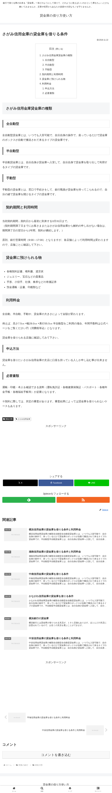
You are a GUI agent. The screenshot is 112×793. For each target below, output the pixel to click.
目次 (51, 48)
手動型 (48, 69)
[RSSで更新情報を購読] (83, 500)
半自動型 (49, 64)
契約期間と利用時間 (52, 74)
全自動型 (49, 60)
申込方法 (49, 88)
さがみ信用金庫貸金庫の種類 (57, 55)
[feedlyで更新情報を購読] (28, 500)
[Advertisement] (56, 449)
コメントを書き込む (56, 755)
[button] (103, 533)
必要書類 (49, 93)
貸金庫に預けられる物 (53, 79)
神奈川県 (9, 419)
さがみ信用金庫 (24, 419)
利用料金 (46, 83)
